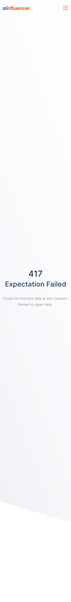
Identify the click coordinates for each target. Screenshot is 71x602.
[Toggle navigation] (65, 8)
